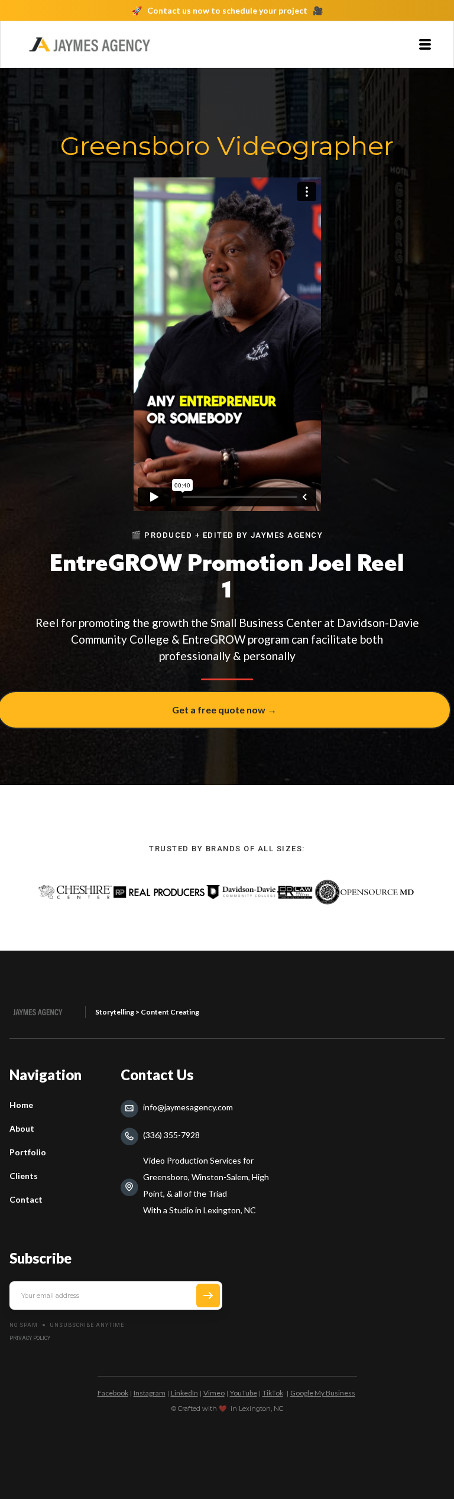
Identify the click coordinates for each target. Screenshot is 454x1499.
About (21, 1128)
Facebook (113, 1392)
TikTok (272, 1392)
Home (21, 1105)
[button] (425, 44)
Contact (26, 1199)
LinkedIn (184, 1392)
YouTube (243, 1392)
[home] (89, 44)
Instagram (150, 1392)
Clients (23, 1176)
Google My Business (322, 1392)
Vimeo (214, 1392)
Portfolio (27, 1152)
